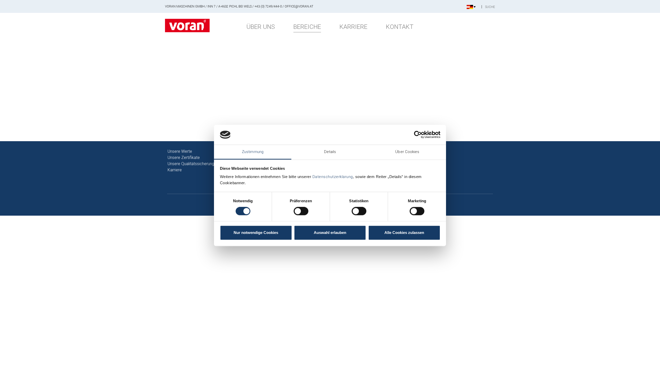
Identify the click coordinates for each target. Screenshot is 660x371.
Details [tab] (330, 151)
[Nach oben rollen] (648, 359)
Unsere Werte (180, 151)
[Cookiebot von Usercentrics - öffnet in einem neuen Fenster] (417, 135)
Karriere (353, 26)
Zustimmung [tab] (252, 151)
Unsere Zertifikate (184, 157)
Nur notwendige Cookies (256, 232)
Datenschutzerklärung (332, 176)
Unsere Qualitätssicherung (191, 163)
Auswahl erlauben (330, 232)
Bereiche (307, 26)
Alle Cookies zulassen (404, 232)
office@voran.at (299, 6)
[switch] (301, 211)
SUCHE (490, 7)
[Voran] (187, 25)
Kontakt (400, 26)
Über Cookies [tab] (407, 151)
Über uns (260, 26)
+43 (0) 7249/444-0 (268, 6)
